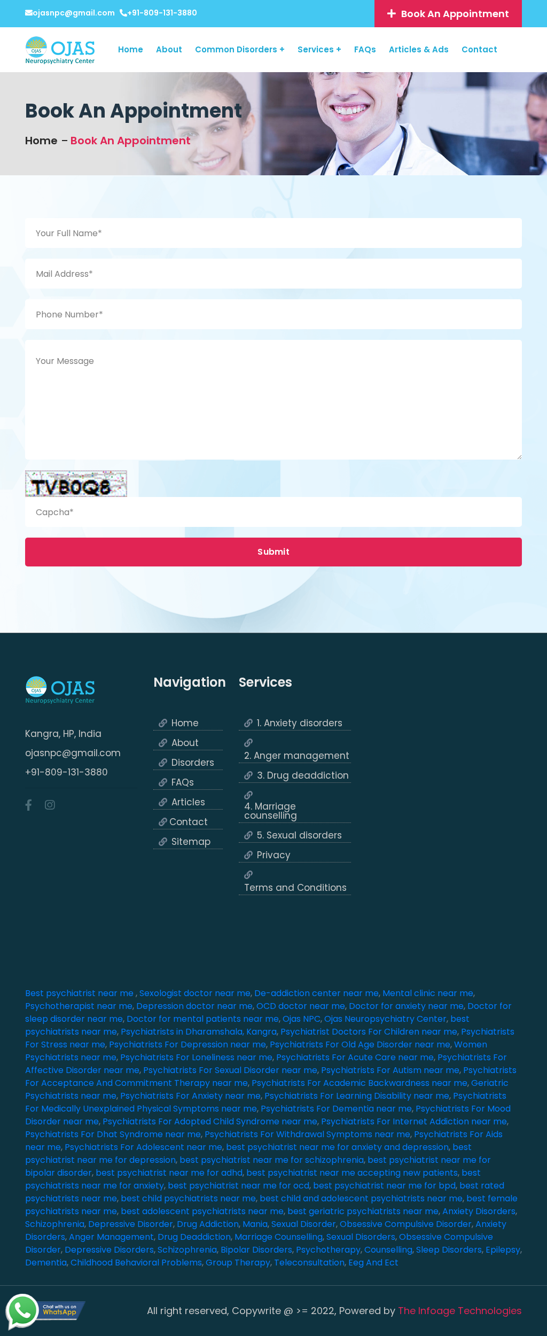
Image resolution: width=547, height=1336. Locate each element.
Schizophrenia (54, 1224)
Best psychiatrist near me (80, 993)
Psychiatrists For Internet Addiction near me (414, 1121)
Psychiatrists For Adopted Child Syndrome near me (210, 1121)
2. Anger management (296, 755)
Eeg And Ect (373, 1262)
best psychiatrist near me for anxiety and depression (337, 1147)
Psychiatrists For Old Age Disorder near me (360, 1044)
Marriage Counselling (279, 1237)
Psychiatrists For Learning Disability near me (356, 1096)
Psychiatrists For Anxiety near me (190, 1096)
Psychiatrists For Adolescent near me (143, 1147)
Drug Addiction (208, 1224)
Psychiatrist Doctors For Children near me (368, 1032)
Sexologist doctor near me (195, 993)
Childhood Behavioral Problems (136, 1262)
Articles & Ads (419, 49)
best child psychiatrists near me (188, 1198)
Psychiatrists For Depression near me (187, 1044)
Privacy (274, 855)
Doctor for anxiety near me (406, 1006)
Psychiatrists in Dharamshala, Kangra (199, 1032)
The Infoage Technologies (460, 1310)
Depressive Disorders (109, 1250)
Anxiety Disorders (478, 1211)
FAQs (365, 49)
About (169, 49)
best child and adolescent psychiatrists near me (361, 1198)
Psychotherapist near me (78, 1006)
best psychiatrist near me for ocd (238, 1185)
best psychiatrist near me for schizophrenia (271, 1160)
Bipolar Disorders (256, 1250)
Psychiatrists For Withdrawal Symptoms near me (307, 1134)
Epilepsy (503, 1250)
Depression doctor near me (194, 1006)
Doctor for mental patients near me (203, 1019)
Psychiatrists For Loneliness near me (196, 1057)
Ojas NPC (302, 1019)
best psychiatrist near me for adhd (169, 1173)
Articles (188, 802)
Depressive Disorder (130, 1224)
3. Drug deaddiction (303, 775)
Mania (255, 1224)
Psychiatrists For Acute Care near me (355, 1057)
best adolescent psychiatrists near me (202, 1211)
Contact (479, 49)
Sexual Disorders (360, 1237)
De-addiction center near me (316, 993)
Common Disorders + (240, 49)
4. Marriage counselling (270, 811)
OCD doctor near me (300, 1006)
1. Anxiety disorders (299, 723)
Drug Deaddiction (194, 1237)
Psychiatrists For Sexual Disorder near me (230, 1070)
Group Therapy (238, 1262)
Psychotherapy (328, 1250)
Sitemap (190, 841)
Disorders (192, 762)
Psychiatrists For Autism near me (390, 1070)
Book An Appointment (131, 140)
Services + (319, 49)
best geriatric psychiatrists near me (363, 1211)
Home (130, 49)
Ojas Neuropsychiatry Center (385, 1019)
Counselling (388, 1250)
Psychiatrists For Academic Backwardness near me (359, 1083)
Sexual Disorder (303, 1224)
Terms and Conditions (295, 887)
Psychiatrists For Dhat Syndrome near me (113, 1134)
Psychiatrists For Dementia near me (336, 1108)
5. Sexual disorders (299, 835)
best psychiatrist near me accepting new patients (352, 1173)
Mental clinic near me (427, 993)
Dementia (46, 1262)
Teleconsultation (309, 1262)
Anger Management (111, 1237)
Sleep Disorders (449, 1250)
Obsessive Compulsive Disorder (406, 1224)
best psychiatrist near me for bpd (384, 1185)
